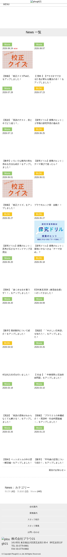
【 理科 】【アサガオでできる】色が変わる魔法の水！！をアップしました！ (49, 79)
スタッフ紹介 (33, 519)
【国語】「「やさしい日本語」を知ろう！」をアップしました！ (49, 333)
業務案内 (33, 513)
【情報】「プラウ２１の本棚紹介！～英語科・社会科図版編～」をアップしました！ (49, 418)
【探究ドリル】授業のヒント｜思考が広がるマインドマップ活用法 (17, 249)
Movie (33, 491)
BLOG (8, 491)
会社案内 (33, 507)
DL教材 (20, 491)
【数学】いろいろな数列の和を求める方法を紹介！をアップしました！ (17, 164)
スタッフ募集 (33, 526)
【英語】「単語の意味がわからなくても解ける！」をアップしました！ (17, 418)
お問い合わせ (33, 532)
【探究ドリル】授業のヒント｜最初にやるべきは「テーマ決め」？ (49, 249)
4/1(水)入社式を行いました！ (16, 374)
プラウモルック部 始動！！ (48, 205)
